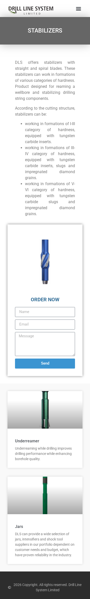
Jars (19, 526)
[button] (78, 9)
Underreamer (27, 441)
